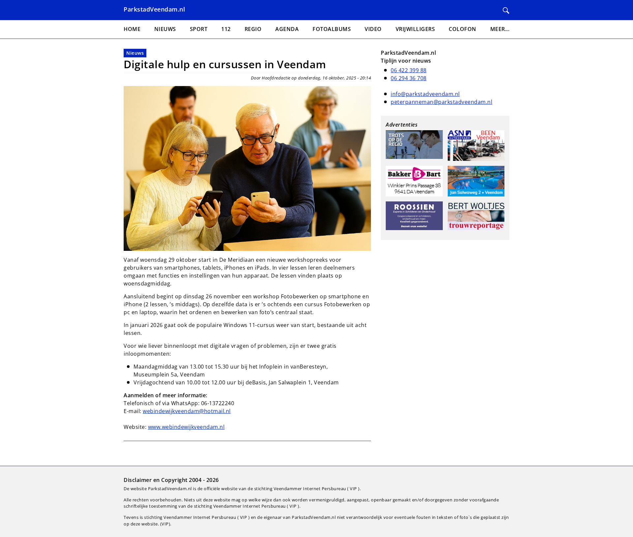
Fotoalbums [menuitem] (332, 29)
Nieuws (135, 53)
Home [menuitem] (132, 29)
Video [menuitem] (373, 29)
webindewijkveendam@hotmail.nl (187, 411)
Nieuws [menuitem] (165, 29)
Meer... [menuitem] (500, 29)
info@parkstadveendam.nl (425, 94)
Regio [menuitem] (253, 29)
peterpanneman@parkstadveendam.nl (441, 101)
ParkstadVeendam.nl (154, 9)
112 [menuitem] (226, 29)
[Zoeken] (506, 10)
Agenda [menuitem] (287, 29)
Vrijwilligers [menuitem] (415, 29)
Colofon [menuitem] (462, 29)
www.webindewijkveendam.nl (186, 427)
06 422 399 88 (409, 70)
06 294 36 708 (409, 78)
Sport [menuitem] (199, 29)
